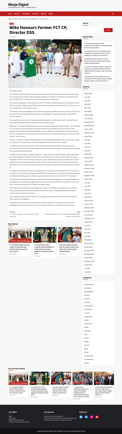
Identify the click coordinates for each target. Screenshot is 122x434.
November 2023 (89, 211)
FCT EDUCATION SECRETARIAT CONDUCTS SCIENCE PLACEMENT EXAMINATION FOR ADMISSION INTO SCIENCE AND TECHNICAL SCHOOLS (98, 70)
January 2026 (88, 118)
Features (87, 313)
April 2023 (87, 236)
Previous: (24, 214)
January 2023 (88, 247)
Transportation (88, 356)
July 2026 (87, 97)
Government (88, 323)
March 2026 (88, 111)
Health (86, 327)
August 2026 (88, 93)
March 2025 (88, 154)
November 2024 (89, 168)
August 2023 (88, 222)
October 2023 (88, 215)
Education (12, 240)
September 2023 (89, 218)
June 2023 (87, 229)
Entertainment (88, 306)
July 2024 (87, 183)
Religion (86, 341)
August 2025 (88, 136)
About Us (17, 14)
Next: (62, 214)
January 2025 (88, 161)
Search (85, 23)
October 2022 (88, 257)
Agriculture (87, 288)
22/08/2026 (99, 397)
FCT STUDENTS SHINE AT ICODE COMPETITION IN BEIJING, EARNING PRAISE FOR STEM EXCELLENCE (19, 248)
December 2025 (89, 122)
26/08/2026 (13, 254)
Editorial (43, 14)
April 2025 (87, 150)
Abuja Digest (18, 4)
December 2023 (89, 207)
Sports (86, 348)
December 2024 (89, 165)
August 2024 (88, 179)
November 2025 (89, 125)
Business (87, 295)
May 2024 (87, 190)
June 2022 (87, 272)
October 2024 (88, 172)
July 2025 (87, 140)
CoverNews (72, 431)
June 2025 (87, 143)
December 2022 (89, 250)
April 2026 (87, 108)
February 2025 (88, 158)
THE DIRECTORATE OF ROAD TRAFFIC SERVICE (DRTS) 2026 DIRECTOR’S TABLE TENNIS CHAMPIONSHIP (69, 248)
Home (10, 14)
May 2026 (87, 104)
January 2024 (88, 204)
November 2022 (89, 254)
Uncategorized (88, 359)
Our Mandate (26, 14)
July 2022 (87, 268)
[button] (113, 13)
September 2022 (89, 261)
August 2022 (88, 265)
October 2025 (88, 129)
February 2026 (88, 115)
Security (86, 345)
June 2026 (87, 100)
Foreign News (88, 316)
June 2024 (87, 186)
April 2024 (87, 193)
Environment (88, 309)
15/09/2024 (14, 37)
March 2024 (88, 197)
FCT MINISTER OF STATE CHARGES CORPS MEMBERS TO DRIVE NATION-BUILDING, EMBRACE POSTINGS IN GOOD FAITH (44, 249)
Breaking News (88, 291)
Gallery (50, 14)
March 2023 (88, 240)
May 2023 (87, 232)
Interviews (35, 14)
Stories (86, 352)
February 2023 (88, 243)
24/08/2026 (63, 254)
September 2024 (89, 175)
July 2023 (87, 225)
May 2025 (87, 147)
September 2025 (89, 133)
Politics (86, 338)
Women (86, 363)
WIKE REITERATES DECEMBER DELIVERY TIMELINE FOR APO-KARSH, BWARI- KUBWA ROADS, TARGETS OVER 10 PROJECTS (98, 79)
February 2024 (88, 200)
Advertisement (88, 284)
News (11, 23)
